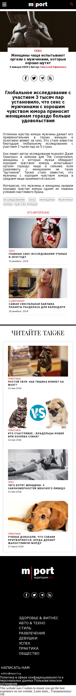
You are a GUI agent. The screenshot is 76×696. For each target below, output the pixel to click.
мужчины (65, 199)
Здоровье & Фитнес (38, 617)
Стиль (25, 627)
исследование (14, 199)
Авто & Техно (32, 622)
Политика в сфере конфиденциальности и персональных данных (31, 678)
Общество (29, 653)
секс (32, 199)
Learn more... (42, 691)
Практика (28, 648)
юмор (8, 204)
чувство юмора (25, 204)
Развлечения (32, 633)
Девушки (28, 638)
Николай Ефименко (53, 67)
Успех (24, 643)
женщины (47, 199)
